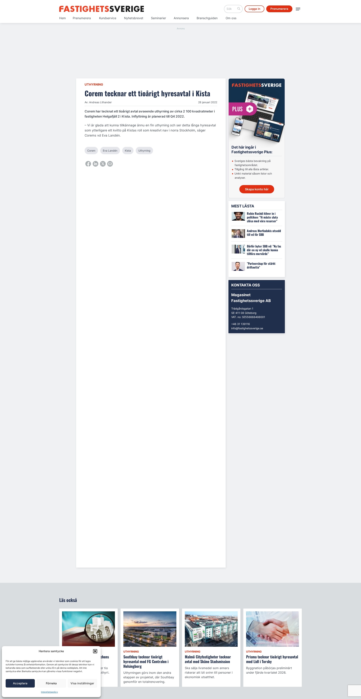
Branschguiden (207, 18)
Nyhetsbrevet (133, 18)
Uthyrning (94, 84)
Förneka (51, 683)
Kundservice (107, 18)
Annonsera (181, 18)
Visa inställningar (82, 683)
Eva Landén (110, 150)
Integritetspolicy (49, 692)
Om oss (231, 18)
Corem (91, 150)
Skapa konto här (256, 189)
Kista (128, 150)
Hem (62, 18)
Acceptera (20, 683)
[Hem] (101, 9)
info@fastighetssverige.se (247, 328)
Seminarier (158, 18)
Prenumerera (82, 18)
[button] (95, 651)
